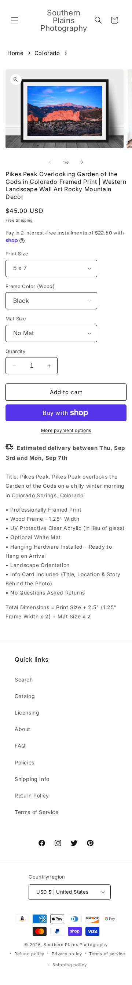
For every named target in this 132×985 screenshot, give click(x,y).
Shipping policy (69, 964)
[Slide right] (82, 162)
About (22, 729)
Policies (24, 762)
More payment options (66, 430)
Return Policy (32, 795)
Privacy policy (67, 953)
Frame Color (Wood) (30, 286)
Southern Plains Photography (76, 944)
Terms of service (107, 953)
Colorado (47, 53)
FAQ (20, 745)
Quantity (15, 351)
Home (15, 53)
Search (24, 679)
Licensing (27, 712)
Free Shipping (19, 220)
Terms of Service (37, 812)
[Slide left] (50, 162)
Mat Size (16, 318)
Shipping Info (32, 779)
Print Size (17, 254)
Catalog (25, 696)
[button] (15, 20)
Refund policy (29, 953)
